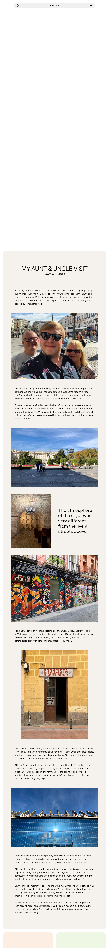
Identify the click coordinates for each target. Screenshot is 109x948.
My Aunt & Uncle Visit (54, 269)
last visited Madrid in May (56, 290)
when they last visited (82, 752)
